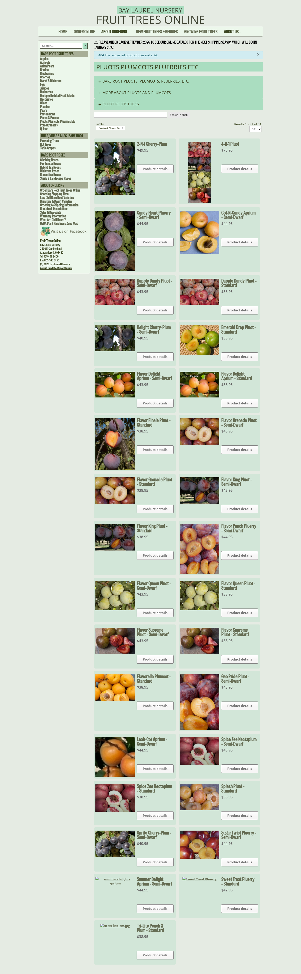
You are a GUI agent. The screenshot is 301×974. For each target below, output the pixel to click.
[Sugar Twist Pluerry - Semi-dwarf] (200, 857)
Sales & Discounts (50, 212)
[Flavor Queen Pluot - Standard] (200, 609)
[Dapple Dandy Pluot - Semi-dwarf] (115, 304)
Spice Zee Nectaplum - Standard (154, 788)
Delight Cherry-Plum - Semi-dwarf (154, 329)
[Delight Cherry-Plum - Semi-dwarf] (115, 350)
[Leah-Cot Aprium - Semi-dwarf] (115, 775)
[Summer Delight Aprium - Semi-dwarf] (115, 883)
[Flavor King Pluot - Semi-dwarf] (200, 503)
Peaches (45, 106)
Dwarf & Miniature (50, 80)
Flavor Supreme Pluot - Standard (235, 632)
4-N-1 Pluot (230, 144)
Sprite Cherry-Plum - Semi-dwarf (154, 834)
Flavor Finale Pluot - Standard (154, 422)
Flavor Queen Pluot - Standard (238, 585)
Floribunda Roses (50, 163)
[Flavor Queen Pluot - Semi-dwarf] (115, 609)
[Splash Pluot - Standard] (200, 809)
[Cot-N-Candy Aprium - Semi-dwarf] (200, 253)
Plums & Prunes (49, 117)
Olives (43, 103)
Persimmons (47, 114)
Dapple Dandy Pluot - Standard (239, 282)
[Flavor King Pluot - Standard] (115, 549)
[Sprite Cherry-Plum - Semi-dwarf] (115, 856)
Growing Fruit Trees (200, 31)
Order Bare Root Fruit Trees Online (60, 190)
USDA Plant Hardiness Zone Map (59, 223)
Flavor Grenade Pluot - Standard (154, 481)
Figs (42, 84)
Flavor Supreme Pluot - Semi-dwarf (153, 632)
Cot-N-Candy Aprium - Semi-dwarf (238, 214)
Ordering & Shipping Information (59, 205)
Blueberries (47, 73)
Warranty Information (53, 216)
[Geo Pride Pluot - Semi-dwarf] (200, 729)
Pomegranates (49, 125)
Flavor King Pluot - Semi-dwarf (236, 481)
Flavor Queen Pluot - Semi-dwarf (154, 585)
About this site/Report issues (56, 268)
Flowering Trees (49, 140)
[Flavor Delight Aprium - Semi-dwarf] (115, 396)
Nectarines (46, 99)
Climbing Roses (49, 160)
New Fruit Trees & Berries (157, 31)
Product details (155, 169)
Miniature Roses (49, 171)
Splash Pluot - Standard (232, 788)
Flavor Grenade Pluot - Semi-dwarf (239, 422)
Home (63, 31)
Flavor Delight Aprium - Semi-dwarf (154, 375)
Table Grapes (48, 148)
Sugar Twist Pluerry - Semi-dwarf (238, 834)
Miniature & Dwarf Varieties (56, 201)
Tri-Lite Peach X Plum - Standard (150, 927)
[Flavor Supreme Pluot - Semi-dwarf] (115, 653)
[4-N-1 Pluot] (199, 202)
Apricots (45, 62)
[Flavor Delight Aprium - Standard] (200, 396)
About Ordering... (115, 31)
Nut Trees (45, 144)
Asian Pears (47, 66)
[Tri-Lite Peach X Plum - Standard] (115, 926)
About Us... (232, 31)
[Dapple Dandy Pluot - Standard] (200, 304)
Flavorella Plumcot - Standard (154, 678)
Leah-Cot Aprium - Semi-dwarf (152, 741)
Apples (44, 58)
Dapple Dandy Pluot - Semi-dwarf (154, 282)
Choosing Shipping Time (54, 194)
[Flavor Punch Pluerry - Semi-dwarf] (200, 573)
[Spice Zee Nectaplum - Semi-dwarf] (200, 764)
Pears (43, 110)
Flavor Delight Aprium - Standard (236, 375)
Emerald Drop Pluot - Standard (238, 329)
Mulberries (46, 92)
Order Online (84, 31)
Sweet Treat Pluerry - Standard (238, 881)
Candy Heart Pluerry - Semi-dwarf (154, 214)
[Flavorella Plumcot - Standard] (115, 700)
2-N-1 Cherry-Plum (152, 144)
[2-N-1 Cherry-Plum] (115, 193)
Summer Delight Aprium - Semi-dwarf (154, 881)
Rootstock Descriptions (54, 208)
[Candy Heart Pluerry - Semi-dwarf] (115, 270)
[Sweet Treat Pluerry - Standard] (199, 879)
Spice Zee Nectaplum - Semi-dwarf (239, 741)
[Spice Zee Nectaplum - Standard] (115, 810)
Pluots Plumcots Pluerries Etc (57, 121)
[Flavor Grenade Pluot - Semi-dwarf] (200, 443)
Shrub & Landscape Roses (55, 178)
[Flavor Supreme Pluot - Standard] (200, 653)
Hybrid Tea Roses (50, 167)
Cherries (45, 77)
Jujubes (44, 88)
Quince (44, 128)
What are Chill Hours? (53, 219)
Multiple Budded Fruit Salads (57, 95)
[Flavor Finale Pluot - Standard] (115, 469)
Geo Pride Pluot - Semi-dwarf (235, 678)
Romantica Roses (50, 174)
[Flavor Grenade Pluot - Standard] (115, 502)
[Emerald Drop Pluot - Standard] (200, 354)
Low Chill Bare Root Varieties (57, 197)
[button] (178, 81)
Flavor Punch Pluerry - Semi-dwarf (238, 528)
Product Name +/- (109, 128)
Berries (44, 69)
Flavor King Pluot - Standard (152, 528)
